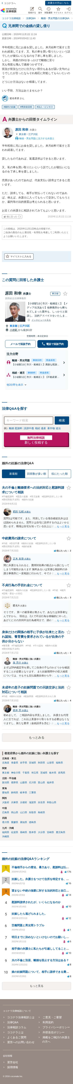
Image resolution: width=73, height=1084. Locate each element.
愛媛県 (14, 822)
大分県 (41, 832)
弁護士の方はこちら (58, 3)
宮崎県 (50, 832)
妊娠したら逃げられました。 (29, 913)
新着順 (13, 473)
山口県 (23, 812)
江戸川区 (33, 134)
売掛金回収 (26, 107)
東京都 (22, 134)
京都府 (23, 802)
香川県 (5, 822)
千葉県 (25, 772)
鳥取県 (32, 812)
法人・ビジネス (45, 107)
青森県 (14, 762)
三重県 (32, 792)
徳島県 (32, 822)
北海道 (5, 762)
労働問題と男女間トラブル (28, 925)
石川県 (32, 782)
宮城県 (32, 762)
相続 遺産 (40, 428)
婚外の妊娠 (10, 107)
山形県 (50, 762)
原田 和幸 (26, 129)
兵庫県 (14, 802)
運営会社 (12, 1062)
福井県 (50, 782)
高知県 (23, 822)
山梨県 (23, 782)
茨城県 (43, 772)
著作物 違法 (54, 428)
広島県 (5, 812)
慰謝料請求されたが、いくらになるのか (36, 902)
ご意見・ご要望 (52, 1017)
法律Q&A (12, 1022)
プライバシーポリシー (56, 1027)
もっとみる (36, 737)
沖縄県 (5, 836)
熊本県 (32, 832)
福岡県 (5, 832)
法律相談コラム (16, 1027)
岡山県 (14, 812)
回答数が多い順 (36, 473)
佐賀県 (14, 832)
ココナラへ (10, 3)
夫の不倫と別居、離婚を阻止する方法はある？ (40, 960)
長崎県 (23, 832)
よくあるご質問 (16, 1037)
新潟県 (5, 782)
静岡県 (14, 792)
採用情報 (12, 1067)
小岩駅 (14, 329)
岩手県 (23, 762)
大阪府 (5, 802)
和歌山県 (51, 802)
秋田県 (41, 762)
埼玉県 (34, 772)
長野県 (14, 782)
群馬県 (61, 772)
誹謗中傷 (29, 428)
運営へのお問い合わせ (20, 1042)
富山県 (41, 782)
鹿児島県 (60, 832)
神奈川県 (15, 772)
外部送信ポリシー (53, 1032)
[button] (36, 384)
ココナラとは (15, 1032)
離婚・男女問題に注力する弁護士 (36, 138)
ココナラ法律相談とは (20, 1017)
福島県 (59, 762)
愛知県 (5, 792)
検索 (62, 420)
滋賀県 (32, 802)
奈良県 (41, 802)
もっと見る (36, 985)
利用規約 (48, 1022)
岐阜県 (23, 792)
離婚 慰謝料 (15, 428)
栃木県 (52, 772)
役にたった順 (59, 473)
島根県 (41, 812)
